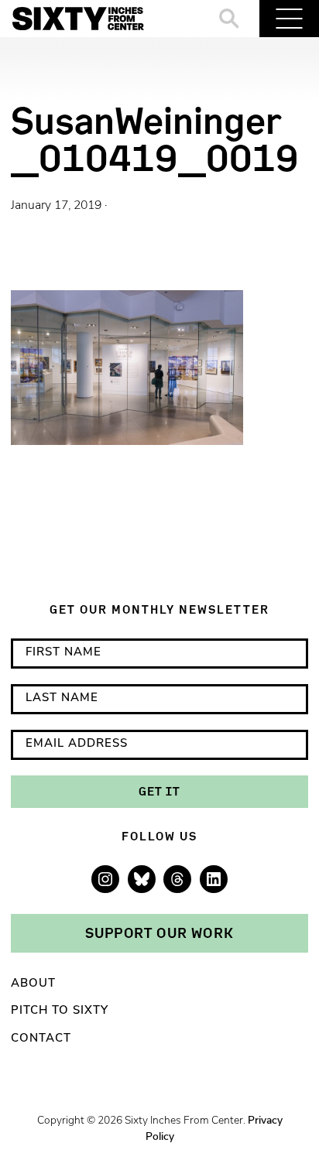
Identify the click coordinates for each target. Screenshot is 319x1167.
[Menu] (289, 18)
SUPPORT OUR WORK (159, 932)
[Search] (229, 18)
